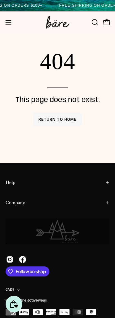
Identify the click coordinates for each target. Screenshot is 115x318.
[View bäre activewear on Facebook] (22, 259)
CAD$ (10, 290)
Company (15, 202)
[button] (94, 22)
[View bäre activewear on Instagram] (10, 259)
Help (10, 182)
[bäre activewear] (57, 22)
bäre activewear (32, 300)
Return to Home (57, 120)
